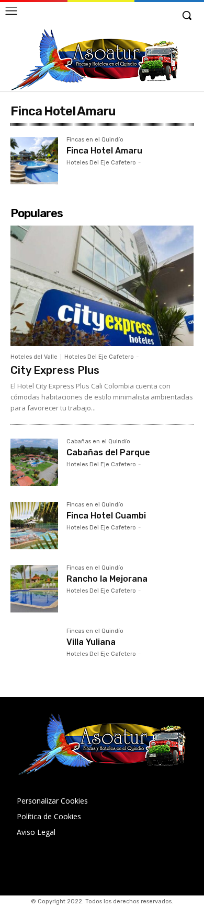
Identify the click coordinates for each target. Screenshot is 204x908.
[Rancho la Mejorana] (34, 588)
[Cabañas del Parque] (34, 462)
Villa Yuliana (91, 642)
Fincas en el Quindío (94, 140)
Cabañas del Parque (108, 452)
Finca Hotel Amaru (104, 151)
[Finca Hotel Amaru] (34, 160)
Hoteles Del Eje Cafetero (101, 162)
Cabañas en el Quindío (98, 442)
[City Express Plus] (102, 286)
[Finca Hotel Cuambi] (34, 525)
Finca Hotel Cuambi (106, 516)
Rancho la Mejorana (107, 579)
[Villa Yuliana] (34, 652)
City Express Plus (54, 370)
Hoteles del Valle (34, 357)
